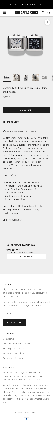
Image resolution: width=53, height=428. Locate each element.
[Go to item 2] (16, 77)
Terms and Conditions (13, 353)
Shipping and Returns (13, 348)
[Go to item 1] (7, 77)
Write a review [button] (27, 256)
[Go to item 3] (26, 77)
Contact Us (8, 339)
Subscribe (14, 323)
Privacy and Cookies (13, 358)
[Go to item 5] (45, 77)
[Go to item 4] (35, 77)
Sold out (26, 110)
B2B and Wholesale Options (16, 343)
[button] (26, 122)
